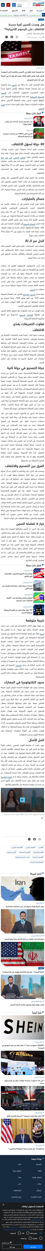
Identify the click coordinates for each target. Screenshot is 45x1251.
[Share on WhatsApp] (17, 37)
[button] (19, 4)
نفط (19, 1176)
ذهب (19, 1183)
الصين (14, 84)
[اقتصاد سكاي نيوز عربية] (36, 4)
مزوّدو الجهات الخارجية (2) (36, 1219)
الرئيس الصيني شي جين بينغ (13, 157)
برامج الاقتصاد (16, 1196)
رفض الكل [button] (12, 1247)
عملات (39, 1183)
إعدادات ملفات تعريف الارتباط (22, 1229)
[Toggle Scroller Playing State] (43, 14)
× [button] (3, 1205)
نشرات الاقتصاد (36, 1196)
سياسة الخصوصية (8, 1229)
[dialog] (22, 1226)
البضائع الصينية (29, 223)
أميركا (42, 633)
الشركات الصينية (26, 314)
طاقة (40, 1170)
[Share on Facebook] (11, 37)
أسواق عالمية (37, 1176)
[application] (22, 800)
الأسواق (15, 10)
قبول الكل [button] (33, 1247)
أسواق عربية (17, 1170)
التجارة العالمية (6, 776)
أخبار (19, 1163)
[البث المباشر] (8, 5)
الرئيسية (39, 10)
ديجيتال (39, 1190)
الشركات (18, 665)
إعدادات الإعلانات (14, 1227)
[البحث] (14, 5)
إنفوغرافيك (17, 1190)
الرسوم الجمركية (29, 294)
